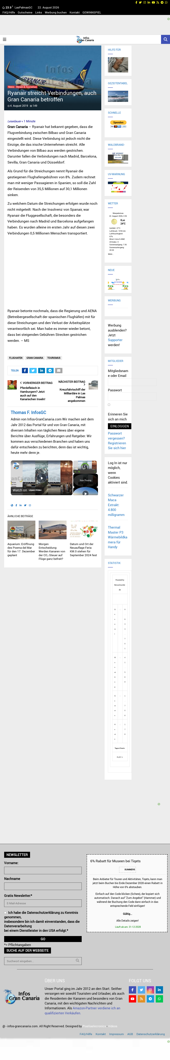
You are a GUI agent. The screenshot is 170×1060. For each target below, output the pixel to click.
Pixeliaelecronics (94, 1026)
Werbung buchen (56, 12)
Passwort (115, 390)
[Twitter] (141, 990)
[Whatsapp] (159, 999)
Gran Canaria (35, 357)
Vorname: (11, 863)
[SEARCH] (77, 960)
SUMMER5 (129, 869)
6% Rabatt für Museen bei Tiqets (115, 861)
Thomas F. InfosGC (28, 412)
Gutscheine (25, 12)
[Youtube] (132, 999)
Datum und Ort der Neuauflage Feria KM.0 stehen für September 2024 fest (83, 549)
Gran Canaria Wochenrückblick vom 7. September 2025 (41, 466)
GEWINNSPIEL (92, 12)
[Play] (75, 472)
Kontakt (75, 12)
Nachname (12, 878)
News (11, 87)
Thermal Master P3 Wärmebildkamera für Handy (117, 537)
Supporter (115, 340)
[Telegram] (150, 999)
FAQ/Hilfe (8, 12)
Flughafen (15, 357)
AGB (130, 1034)
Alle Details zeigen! (127, 920)
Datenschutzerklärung (150, 1034)
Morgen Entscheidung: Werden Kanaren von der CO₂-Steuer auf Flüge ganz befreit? (52, 551)
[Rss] (141, 999)
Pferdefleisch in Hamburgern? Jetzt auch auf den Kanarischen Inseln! (32, 393)
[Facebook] (132, 990)
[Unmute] (79, 472)
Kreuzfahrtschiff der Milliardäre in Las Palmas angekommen (72, 395)
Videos (112, 1026)
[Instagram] (150, 990)
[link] (16, 465)
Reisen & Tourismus (26, 87)
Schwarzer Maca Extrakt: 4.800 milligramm (116, 505)
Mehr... (111, 253)
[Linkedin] (159, 990)
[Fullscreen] (95, 472)
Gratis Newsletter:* (18, 895)
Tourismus (53, 357)
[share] (66, 464)
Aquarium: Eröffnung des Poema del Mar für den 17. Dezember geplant (21, 549)
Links (38, 12)
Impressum (116, 1034)
